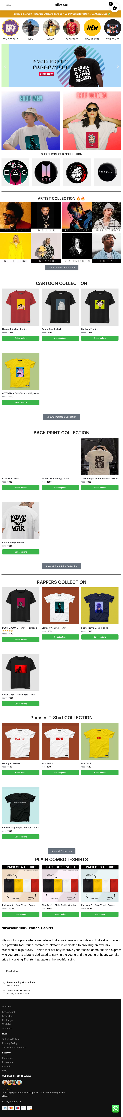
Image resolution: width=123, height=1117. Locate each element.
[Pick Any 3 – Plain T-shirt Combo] (99, 883)
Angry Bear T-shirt (51, 329)
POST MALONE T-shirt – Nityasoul (20, 628)
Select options (21, 338)
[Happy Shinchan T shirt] (20, 307)
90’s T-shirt (48, 763)
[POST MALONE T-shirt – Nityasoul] (20, 605)
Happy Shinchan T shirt (14, 329)
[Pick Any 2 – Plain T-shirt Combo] (60, 883)
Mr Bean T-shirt (89, 329)
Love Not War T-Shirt (13, 542)
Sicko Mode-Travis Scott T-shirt (18, 694)
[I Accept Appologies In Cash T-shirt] (20, 805)
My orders (7, 1016)
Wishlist (6, 1024)
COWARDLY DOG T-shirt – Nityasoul (20, 393)
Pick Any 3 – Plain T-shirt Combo (98, 905)
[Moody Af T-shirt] (20, 741)
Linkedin (6, 1066)
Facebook (7, 1058)
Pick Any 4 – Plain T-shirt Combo (19, 905)
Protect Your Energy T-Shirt (56, 478)
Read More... (13, 971)
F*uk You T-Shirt (11, 478)
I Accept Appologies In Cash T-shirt (20, 827)
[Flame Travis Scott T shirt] (99, 605)
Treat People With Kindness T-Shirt (99, 478)
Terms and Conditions (14, 1047)
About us (7, 1028)
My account (8, 1012)
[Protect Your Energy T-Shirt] (60, 456)
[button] (5, 66)
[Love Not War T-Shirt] (20, 520)
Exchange (7, 1020)
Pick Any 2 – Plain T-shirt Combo (59, 905)
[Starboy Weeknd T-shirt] (60, 605)
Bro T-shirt (87, 763)
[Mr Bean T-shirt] (99, 307)
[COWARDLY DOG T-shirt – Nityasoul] (20, 371)
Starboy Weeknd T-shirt (54, 628)
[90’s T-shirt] (60, 741)
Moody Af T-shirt (11, 763)
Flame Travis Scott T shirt (94, 628)
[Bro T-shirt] (99, 741)
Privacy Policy (9, 1043)
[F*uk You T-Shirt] (20, 456)
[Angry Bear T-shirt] (60, 307)
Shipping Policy (10, 1039)
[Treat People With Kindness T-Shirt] (99, 456)
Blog (4, 1070)
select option (20, 914)
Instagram (7, 1062)
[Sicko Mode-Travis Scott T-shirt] (20, 672)
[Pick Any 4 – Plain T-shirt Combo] (20, 883)
